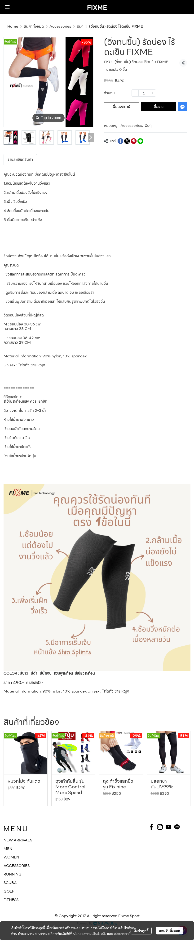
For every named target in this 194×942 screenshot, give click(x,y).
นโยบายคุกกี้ (122, 933)
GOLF (9, 891)
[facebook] (151, 827)
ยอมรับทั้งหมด (169, 931)
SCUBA (10, 883)
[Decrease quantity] (135, 93)
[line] (177, 827)
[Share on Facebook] (120, 141)
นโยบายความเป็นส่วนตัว (89, 933)
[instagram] (160, 827)
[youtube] (168, 827)
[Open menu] (7, 7)
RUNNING (13, 874)
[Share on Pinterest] (134, 141)
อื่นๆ (80, 26)
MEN (8, 849)
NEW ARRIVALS (18, 840)
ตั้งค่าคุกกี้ (141, 931)
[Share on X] (127, 141)
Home (12, 26)
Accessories (60, 26)
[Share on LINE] (140, 141)
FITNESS (11, 900)
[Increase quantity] (152, 93)
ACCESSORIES (17, 866)
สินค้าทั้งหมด (34, 26)
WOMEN (11, 857)
